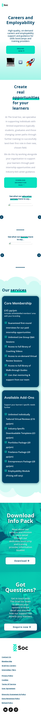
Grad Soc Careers (9, 665)
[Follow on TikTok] (11, 709)
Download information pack (20, 182)
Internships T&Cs (9, 670)
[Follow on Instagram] (16, 709)
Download (20, 560)
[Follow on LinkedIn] (5, 709)
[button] (18, 229)
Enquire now (20, 50)
